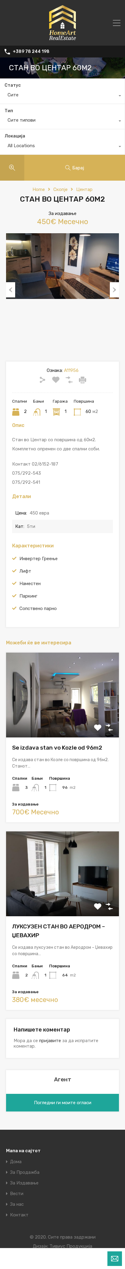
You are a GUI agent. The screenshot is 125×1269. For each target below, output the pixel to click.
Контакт (19, 1215)
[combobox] (62, 96)
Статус (13, 85)
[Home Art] (62, 38)
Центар (84, 189)
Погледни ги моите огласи (62, 1102)
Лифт (25, 571)
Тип (9, 110)
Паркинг (28, 596)
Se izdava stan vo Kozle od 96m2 (57, 747)
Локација (15, 136)
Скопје (60, 189)
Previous (10, 289)
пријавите (50, 1040)
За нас (17, 1204)
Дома (16, 1162)
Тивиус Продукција (70, 1246)
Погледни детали (62, 720)
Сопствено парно (38, 608)
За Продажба (24, 1172)
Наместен (30, 583)
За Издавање (24, 1183)
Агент (62, 1079)
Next (114, 289)
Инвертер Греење (38, 558)
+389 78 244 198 (31, 51)
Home (38, 189)
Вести (16, 1193)
